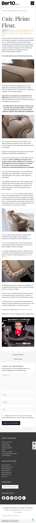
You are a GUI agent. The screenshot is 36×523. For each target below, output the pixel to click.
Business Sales (6, 446)
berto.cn (4, 476)
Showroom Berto (7, 442)
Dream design (29, 30)
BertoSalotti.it (6, 465)
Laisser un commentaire (16, 30)
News (3, 449)
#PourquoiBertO (7, 448)
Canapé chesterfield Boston (22, 32)
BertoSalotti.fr (6, 470)
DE (9, 515)
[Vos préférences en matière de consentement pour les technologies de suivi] (33, 520)
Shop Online (5, 444)
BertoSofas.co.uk (7, 467)
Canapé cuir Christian (16, 33)
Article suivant (18, 359)
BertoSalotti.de (6, 472)
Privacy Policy (27, 510)
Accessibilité (18, 512)
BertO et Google (7, 451)
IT (2, 515)
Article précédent (18, 354)
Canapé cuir (5, 33)
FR (12, 515)
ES (15, 515)
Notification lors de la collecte (10, 521)
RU (18, 515)
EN (5, 515)
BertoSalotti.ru (6, 474)
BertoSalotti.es (6, 468)
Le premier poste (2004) (9, 453)
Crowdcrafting (6, 455)
